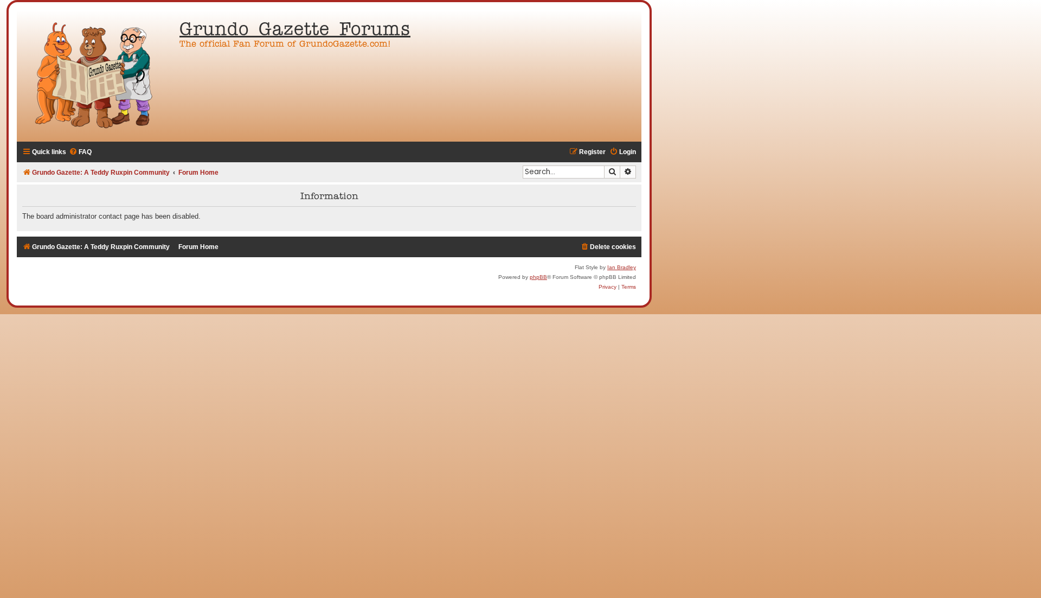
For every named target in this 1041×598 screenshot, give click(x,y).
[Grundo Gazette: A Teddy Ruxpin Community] (95, 76)
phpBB (538, 277)
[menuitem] (80, 152)
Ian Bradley (621, 267)
